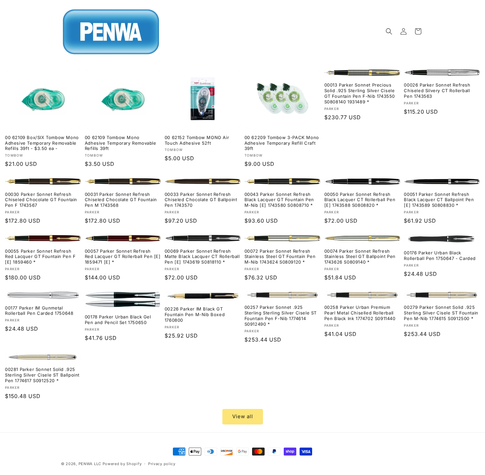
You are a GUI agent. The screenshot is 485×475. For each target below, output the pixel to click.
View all (242, 416)
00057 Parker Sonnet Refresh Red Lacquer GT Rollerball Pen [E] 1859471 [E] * (123, 256)
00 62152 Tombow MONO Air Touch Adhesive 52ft (197, 140)
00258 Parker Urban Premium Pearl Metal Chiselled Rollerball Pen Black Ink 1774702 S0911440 (360, 313)
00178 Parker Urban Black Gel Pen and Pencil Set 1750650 (118, 319)
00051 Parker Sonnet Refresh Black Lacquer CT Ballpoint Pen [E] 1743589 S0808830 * (439, 200)
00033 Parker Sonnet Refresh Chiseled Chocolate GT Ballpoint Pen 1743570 (201, 200)
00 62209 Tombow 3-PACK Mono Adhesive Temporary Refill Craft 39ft (281, 143)
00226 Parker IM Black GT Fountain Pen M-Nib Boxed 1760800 (195, 314)
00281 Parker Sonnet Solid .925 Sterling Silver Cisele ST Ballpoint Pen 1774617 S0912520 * (42, 375)
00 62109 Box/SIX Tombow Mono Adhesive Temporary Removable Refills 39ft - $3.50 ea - (42, 143)
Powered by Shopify (122, 463)
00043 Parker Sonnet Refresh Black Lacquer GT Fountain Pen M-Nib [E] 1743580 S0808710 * (279, 200)
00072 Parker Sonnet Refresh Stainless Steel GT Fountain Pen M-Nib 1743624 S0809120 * (280, 256)
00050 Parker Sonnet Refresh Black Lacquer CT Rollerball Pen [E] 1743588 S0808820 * (360, 200)
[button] (389, 31)
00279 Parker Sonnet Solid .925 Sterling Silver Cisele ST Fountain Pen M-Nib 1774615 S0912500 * (441, 313)
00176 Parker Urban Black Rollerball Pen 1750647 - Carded (440, 255)
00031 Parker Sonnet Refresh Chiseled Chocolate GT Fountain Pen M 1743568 (121, 200)
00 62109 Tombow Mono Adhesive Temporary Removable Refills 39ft (120, 143)
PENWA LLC (90, 463)
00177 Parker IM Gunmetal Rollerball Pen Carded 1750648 (39, 310)
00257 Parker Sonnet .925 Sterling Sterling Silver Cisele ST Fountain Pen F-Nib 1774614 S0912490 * (280, 316)
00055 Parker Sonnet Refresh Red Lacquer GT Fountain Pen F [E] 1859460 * (40, 256)
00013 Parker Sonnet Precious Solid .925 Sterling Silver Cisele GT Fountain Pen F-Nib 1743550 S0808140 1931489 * (359, 93)
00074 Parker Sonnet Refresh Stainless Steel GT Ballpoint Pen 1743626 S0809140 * (360, 256)
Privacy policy (162, 463)
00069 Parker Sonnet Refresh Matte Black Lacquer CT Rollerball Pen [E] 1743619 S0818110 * (202, 256)
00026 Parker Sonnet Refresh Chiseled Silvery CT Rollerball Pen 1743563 (437, 90)
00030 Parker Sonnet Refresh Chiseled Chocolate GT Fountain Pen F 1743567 (41, 200)
